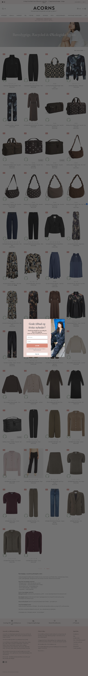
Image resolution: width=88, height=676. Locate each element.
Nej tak (37, 354)
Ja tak (37, 345)
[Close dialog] (63, 321)
